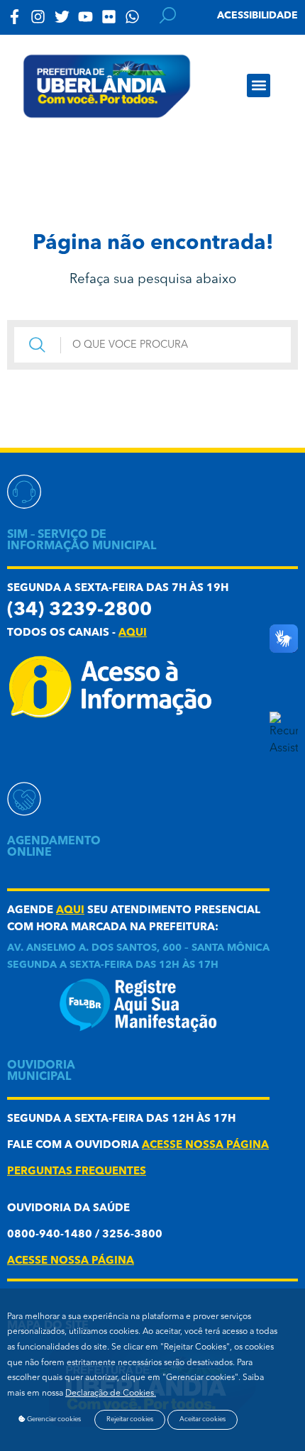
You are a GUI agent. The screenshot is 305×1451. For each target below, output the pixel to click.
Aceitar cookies (202, 1419)
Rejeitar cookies (129, 1419)
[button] (258, 85)
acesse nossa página (205, 1145)
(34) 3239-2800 (79, 610)
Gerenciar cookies (53, 1419)
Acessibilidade (257, 16)
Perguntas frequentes (76, 1171)
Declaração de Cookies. (110, 1393)
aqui (132, 633)
